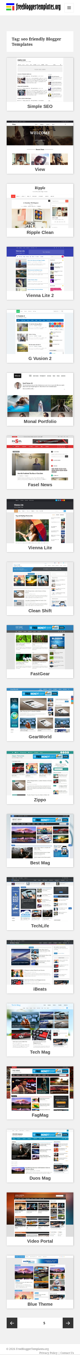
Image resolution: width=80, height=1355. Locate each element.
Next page (68, 1323)
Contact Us (67, 1353)
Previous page (12, 1323)
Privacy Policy (48, 1353)
